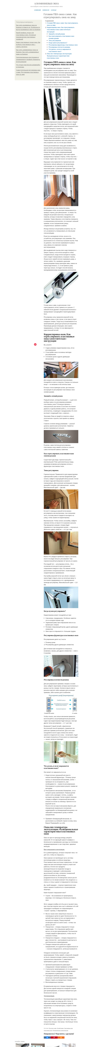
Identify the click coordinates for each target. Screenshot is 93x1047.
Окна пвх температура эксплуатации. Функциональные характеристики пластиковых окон (59, 56)
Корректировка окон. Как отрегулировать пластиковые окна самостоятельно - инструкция (60, 29)
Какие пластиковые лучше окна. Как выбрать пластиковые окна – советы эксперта (28, 45)
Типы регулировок (55, 40)
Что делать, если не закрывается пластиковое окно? (60, 50)
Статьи (53, 9)
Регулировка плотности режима (59, 47)
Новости (46, 9)
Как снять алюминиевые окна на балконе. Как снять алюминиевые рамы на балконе (27, 52)
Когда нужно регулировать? (58, 43)
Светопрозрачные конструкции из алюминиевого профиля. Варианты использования (28, 60)
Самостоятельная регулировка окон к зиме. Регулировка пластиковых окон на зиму (28, 72)
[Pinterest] (54, 1037)
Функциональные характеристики (60, 1030)
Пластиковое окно (48, 1030)
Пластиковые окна (68, 1028)
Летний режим (60, 1028)
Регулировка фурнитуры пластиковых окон (63, 45)
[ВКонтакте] (47, 1037)
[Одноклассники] (61, 1037)
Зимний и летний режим (57, 34)
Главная (37, 9)
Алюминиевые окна (46, 3)
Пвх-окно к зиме (52, 1028)
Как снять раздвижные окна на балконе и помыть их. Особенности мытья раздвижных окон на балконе (28, 27)
